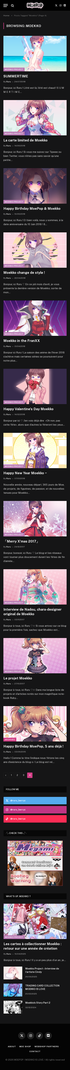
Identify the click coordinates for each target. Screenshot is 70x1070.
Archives (10, 740)
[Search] (12, 5)
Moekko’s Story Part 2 (37, 1002)
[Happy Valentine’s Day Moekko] (35, 386)
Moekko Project (14, 69)
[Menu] (5, 5)
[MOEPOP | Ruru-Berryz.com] (35, 5)
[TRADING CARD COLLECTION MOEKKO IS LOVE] (13, 990)
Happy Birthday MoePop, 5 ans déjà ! (33, 746)
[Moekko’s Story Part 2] (13, 1007)
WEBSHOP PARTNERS (46, 1046)
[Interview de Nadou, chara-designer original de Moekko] (35, 587)
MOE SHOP (25, 1046)
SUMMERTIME (15, 76)
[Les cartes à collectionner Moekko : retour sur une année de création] (35, 921)
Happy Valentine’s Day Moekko (28, 409)
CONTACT (35, 1051)
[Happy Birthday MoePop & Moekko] (35, 185)
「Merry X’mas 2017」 (21, 541)
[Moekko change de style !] (35, 250)
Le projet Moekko (17, 678)
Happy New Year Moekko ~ (25, 473)
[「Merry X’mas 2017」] (35, 518)
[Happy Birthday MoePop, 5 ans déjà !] (35, 723)
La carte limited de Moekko (25, 140)
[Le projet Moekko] (35, 655)
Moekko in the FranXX (21, 341)
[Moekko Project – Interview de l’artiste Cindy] (13, 973)
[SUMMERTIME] (35, 53)
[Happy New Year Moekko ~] (35, 450)
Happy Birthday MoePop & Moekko (31, 209)
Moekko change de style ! (24, 273)
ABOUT (12, 1046)
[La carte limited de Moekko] (35, 117)
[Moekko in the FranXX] (35, 318)
